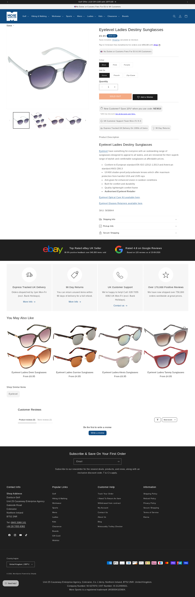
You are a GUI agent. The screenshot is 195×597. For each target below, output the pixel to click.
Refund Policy (149, 498)
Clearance (57, 526)
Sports (55, 508)
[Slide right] (85, 120)
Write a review (97, 433)
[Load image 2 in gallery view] (39, 120)
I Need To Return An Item (109, 498)
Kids (54, 522)
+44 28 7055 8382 (16, 526)
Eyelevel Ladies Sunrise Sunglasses (74, 372)
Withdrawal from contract (109, 503)
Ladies (55, 517)
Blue (105, 65)
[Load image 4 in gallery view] (74, 120)
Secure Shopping (151, 508)
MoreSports (17, 573)
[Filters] (157, 419)
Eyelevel (103, 151)
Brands (55, 531)
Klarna (146, 517)
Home (9, 25)
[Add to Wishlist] (47, 328)
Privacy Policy (149, 503)
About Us (102, 517)
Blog (100, 522)
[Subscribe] (118, 461)
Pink (116, 65)
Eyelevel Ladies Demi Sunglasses (29, 372)
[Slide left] (9, 120)
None (106, 76)
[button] (25, 16)
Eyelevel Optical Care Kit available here (119, 197)
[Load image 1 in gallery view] (21, 120)
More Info (27, 302)
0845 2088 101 (18, 522)
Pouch (118, 76)
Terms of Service (151, 512)
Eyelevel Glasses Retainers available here (120, 203)
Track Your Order (106, 494)
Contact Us (103, 512)
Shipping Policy (150, 494)
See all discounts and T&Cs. (125, 114)
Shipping (116, 40)
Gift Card (56, 536)
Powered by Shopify (29, 573)
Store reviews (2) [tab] (44, 420)
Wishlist (55, 540)
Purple (128, 65)
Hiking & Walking (60, 498)
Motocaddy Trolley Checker (110, 526)
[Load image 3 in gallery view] (56, 120)
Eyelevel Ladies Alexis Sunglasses (120, 372)
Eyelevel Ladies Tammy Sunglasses (166, 372)
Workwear (56, 503)
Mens (54, 512)
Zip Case (132, 76)
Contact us (119, 306)
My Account (103, 508)
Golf (54, 494)
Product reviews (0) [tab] (27, 420)
